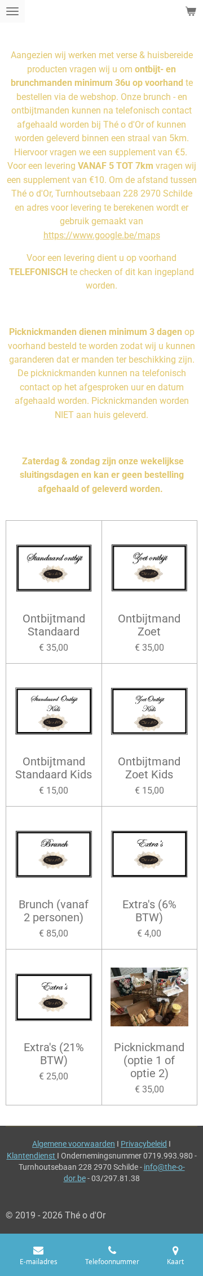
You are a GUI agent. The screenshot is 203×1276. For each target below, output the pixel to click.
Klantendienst (32, 1155)
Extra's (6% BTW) (149, 911)
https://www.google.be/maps (101, 235)
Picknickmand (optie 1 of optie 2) (149, 1061)
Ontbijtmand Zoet (149, 625)
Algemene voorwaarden (73, 1143)
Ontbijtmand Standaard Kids (53, 768)
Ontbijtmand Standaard (54, 625)
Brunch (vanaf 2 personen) (54, 911)
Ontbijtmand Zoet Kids (149, 768)
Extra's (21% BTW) (54, 1054)
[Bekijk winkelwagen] (190, 11)
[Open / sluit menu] (12, 11)
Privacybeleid (144, 1143)
